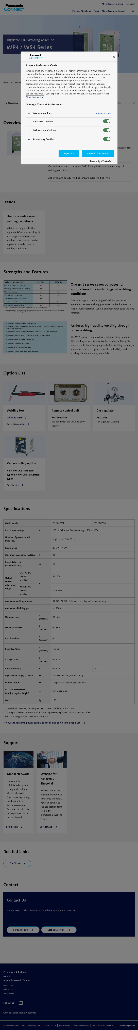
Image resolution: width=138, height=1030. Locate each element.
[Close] (113, 57)
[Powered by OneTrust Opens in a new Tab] (103, 162)
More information (34, 97)
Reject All (69, 153)
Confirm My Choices (98, 153)
